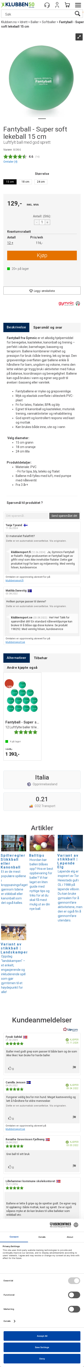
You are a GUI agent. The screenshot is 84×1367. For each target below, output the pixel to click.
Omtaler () (10, 161)
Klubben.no (9, 22)
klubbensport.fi (15, 580)
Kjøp (42, 255)
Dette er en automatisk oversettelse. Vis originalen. (36, 540)
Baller (35, 22)
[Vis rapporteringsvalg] (74, 1068)
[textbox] (26, 516)
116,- (39, 243)
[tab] (16, 327)
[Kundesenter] (47, 5)
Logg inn (57, 4)
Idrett (24, 22)
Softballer (49, 22)
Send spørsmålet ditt (64, 515)
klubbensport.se (15, 642)
